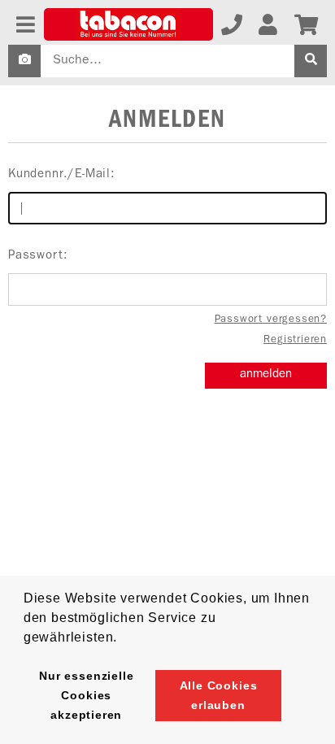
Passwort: (37, 256)
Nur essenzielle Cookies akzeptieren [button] (86, 695)
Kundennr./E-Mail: (61, 175)
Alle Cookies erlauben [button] (219, 695)
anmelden (266, 375)
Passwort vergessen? (271, 320)
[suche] (310, 61)
